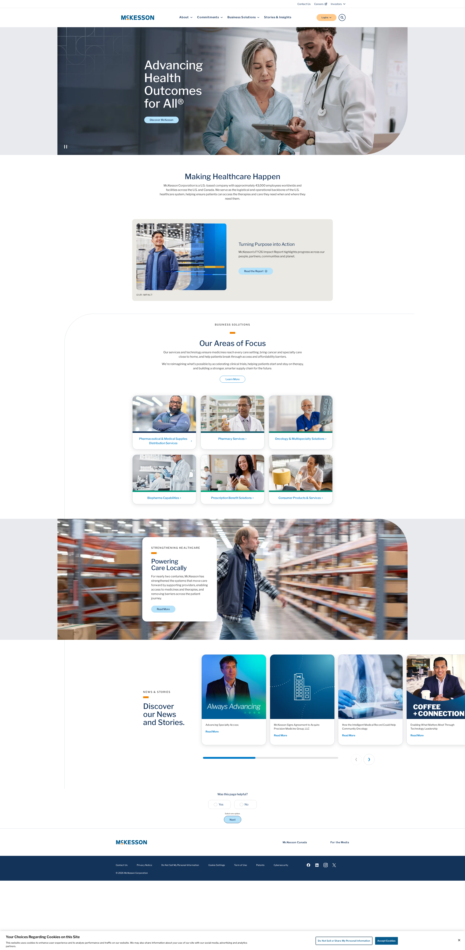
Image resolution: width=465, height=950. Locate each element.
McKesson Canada (295, 842)
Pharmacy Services (231, 438)
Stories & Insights (277, 17)
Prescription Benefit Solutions (231, 497)
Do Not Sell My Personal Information (180, 865)
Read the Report (254, 271)
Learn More (233, 379)
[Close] (459, 940)
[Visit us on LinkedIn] (317, 865)
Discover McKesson (161, 119)
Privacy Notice (144, 865)
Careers (318, 3)
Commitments (208, 17)
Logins (324, 17)
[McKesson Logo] (131, 842)
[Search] (342, 17)
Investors (336, 3)
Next (233, 819)
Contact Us (304, 3)
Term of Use (240, 865)
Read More (163, 608)
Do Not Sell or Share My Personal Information (344, 940)
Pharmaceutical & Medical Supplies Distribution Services (163, 441)
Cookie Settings (216, 865)
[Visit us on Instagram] (325, 865)
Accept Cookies (386, 940)
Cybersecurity (281, 865)
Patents (260, 865)
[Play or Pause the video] (65, 146)
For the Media (339, 842)
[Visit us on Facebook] (308, 865)
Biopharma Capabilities (163, 497)
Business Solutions (241, 17)
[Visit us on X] (334, 865)
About (184, 17)
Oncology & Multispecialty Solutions (299, 438)
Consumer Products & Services (299, 497)
